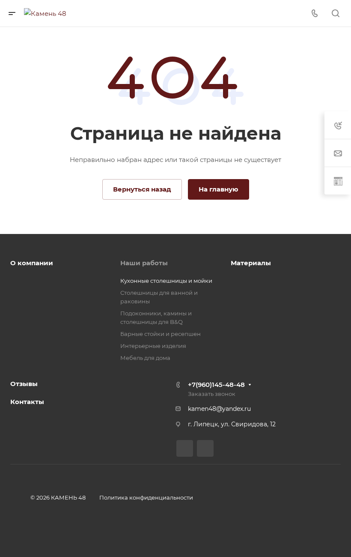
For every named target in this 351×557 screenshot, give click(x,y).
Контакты (27, 402)
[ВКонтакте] (184, 448)
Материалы (251, 263)
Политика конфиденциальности (146, 497)
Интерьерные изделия (153, 345)
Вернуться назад (142, 189)
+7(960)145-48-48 (216, 384)
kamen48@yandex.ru (219, 409)
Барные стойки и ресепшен (160, 333)
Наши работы (144, 263)
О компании (31, 263)
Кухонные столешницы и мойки (166, 280)
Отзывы (24, 384)
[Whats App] (205, 448)
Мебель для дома (145, 357)
